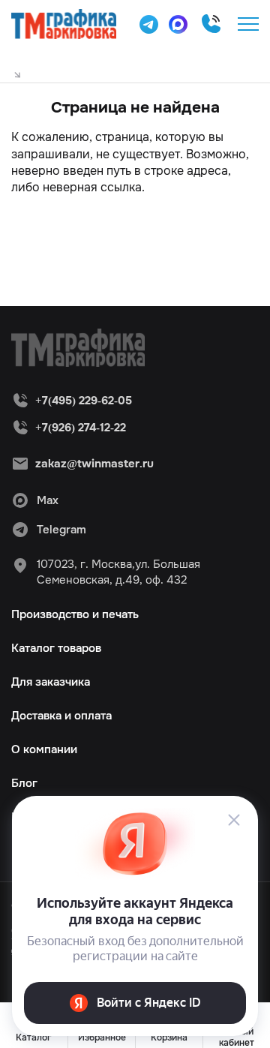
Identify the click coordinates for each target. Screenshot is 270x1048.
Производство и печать (75, 614)
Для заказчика (50, 681)
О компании (44, 749)
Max (47, 500)
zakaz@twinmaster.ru (94, 463)
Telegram (61, 529)
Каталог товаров (56, 648)
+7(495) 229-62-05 (211, 24)
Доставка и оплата (61, 715)
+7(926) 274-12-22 (80, 427)
